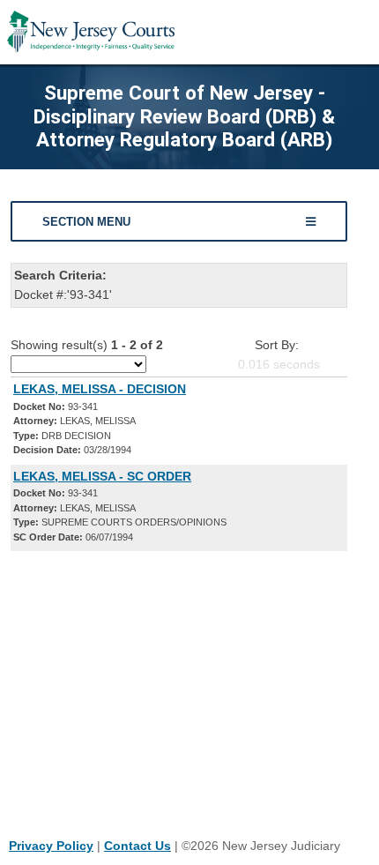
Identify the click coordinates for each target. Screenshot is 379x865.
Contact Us (137, 846)
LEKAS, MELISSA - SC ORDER (102, 476)
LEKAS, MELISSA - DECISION (99, 389)
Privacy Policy (51, 846)
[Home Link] (91, 32)
